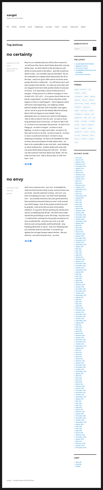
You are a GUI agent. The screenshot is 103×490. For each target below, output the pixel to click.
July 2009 (79, 441)
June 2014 (79, 327)
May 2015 (79, 304)
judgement (78, 117)
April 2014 (79, 331)
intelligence (78, 114)
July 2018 (78, 225)
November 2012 (81, 367)
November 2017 (80, 240)
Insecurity (10, 190)
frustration (78, 107)
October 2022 (80, 187)
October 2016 (80, 268)
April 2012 (79, 382)
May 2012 (79, 380)
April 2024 (79, 170)
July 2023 (79, 181)
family (14, 27)
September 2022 (81, 189)
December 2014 (81, 314)
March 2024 (79, 172)
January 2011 (80, 414)
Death (9, 66)
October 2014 (80, 318)
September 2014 (81, 321)
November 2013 (81, 342)
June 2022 (79, 194)
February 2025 (80, 164)
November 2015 (81, 291)
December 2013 (81, 340)
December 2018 (81, 215)
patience (91, 124)
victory (77, 139)
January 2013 (80, 363)
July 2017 (78, 249)
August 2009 (80, 439)
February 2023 (80, 185)
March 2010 (79, 433)
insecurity (74, 27)
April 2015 (79, 306)
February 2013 (80, 361)
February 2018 (80, 234)
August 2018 (79, 223)
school (86, 131)
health (77, 110)
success (49, 27)
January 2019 (80, 213)
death (83, 27)
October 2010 (80, 420)
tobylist (78, 466)
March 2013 (79, 359)
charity (84, 93)
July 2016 (78, 274)
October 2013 (80, 344)
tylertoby (79, 464)
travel (57, 27)
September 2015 (81, 295)
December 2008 (81, 447)
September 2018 (81, 221)
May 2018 (79, 227)
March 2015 (79, 308)
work (30, 27)
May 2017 (79, 253)
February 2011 (80, 412)
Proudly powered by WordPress (23, 480)
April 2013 (79, 357)
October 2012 (80, 369)
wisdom (91, 139)
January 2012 (80, 388)
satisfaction (78, 131)
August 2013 (79, 348)
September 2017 (81, 244)
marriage (84, 121)
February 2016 (80, 285)
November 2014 (81, 316)
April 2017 (79, 255)
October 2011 (80, 395)
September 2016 (81, 270)
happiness (39, 27)
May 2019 (79, 204)
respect (83, 128)
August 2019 (79, 198)
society (64, 27)
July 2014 (78, 325)
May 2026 (79, 158)
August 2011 (79, 399)
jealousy (9, 71)
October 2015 (80, 293)
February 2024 (80, 175)
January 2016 (80, 287)
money (77, 124)
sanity (90, 128)
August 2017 (79, 247)
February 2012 (80, 386)
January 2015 (80, 312)
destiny (92, 96)
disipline (77, 100)
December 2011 (81, 390)
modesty (92, 121)
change (77, 93)
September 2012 (81, 371)
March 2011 (79, 409)
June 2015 (79, 302)
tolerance (85, 135)
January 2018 (80, 236)
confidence (78, 96)
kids (85, 117)
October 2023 (80, 179)
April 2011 (79, 407)
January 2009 (80, 445)
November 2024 (81, 166)
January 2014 (80, 337)
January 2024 (80, 177)
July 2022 (79, 192)
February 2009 (80, 443)
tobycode (79, 462)
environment (79, 103)
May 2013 (79, 354)
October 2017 (80, 242)
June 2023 (79, 183)
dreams (91, 100)
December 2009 (81, 437)
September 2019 (81, 196)
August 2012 (79, 373)
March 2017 (79, 257)
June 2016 (79, 276)
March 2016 (79, 282)
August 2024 (80, 168)
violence (84, 139)
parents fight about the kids (85, 64)
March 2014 (79, 333)
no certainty (19, 54)
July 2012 (78, 376)
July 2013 (78, 350)
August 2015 (79, 297)
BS (90, 89)
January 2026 (80, 162)
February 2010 (80, 435)
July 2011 (78, 401)
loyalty (77, 121)
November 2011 (80, 392)
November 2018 (81, 217)
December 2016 (81, 263)
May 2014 (79, 329)
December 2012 (81, 365)
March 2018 (79, 232)
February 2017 (80, 259)
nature (83, 124)
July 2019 (78, 200)
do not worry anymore (83, 74)
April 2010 (79, 431)
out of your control (82, 68)
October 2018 (80, 219)
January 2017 (80, 261)
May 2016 (79, 278)
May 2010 (79, 428)
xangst (12, 15)
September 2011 (81, 397)
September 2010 (81, 422)
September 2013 (81, 346)
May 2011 (79, 405)
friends (22, 27)
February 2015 (80, 310)
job (93, 114)
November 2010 (81, 418)
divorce (84, 100)
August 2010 (79, 424)
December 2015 (81, 289)
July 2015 (78, 299)
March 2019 (79, 208)
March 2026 (79, 160)
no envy (15, 179)
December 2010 (81, 416)
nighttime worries (82, 66)
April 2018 (79, 230)
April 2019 (79, 206)
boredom (83, 89)
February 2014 (80, 335)
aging (76, 89)
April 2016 (79, 280)
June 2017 (79, 251)
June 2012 (79, 378)
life (8, 27)
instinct (91, 110)
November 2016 (81, 266)
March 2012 (79, 384)
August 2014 (79, 323)
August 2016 (79, 272)
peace (77, 128)
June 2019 (79, 202)
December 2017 (81, 238)
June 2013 (79, 352)
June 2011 (79, 403)
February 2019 (80, 211)
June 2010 (79, 426)
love (94, 117)
